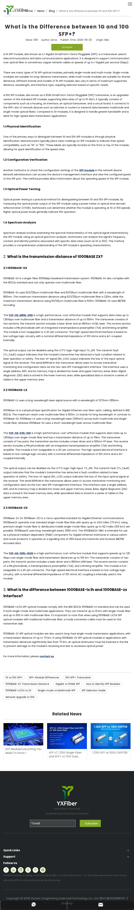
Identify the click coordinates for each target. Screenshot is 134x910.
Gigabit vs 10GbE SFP (67, 684)
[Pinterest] (35, 870)
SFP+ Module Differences (44, 677)
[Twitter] (28, 870)
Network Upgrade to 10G (20, 697)
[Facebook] (6, 870)
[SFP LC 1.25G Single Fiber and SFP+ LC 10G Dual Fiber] (67, 736)
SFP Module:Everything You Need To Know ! (23, 751)
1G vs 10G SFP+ (14, 677)
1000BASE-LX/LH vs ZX (18, 690)
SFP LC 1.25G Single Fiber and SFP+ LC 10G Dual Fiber (65, 755)
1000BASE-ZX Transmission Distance (27, 684)
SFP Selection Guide (94, 690)
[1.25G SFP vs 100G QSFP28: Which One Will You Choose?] (111, 736)
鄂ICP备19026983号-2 (113, 898)
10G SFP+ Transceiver (78, 677)
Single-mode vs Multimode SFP (56, 690)
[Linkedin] (21, 870)
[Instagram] (43, 870)
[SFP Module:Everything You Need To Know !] (23, 734)
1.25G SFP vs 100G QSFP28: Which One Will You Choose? (110, 753)
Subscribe (91, 823)
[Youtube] (13, 870)
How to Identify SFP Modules (103, 684)
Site (106, 40)
